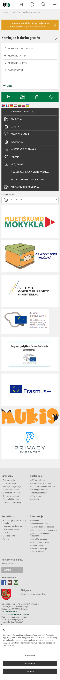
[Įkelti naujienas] (20, 4)
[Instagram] (10, 582)
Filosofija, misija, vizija (12, 486)
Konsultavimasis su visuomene (44, 530)
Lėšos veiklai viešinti (11, 530)
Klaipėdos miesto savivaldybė (33, 594)
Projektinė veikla (20, 134)
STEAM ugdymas (38, 480)
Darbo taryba (15, 70)
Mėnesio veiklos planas (23, 149)
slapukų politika (11, 646)
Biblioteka (16, 119)
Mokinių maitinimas (39, 493)
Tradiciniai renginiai (11, 496)
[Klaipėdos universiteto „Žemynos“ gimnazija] (7, 4)
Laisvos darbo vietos (39, 524)
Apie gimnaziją (9, 480)
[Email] (16, 582)
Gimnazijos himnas (11, 490)
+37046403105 (11, 612)
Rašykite (7, 570)
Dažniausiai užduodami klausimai (40, 534)
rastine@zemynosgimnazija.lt (18, 614)
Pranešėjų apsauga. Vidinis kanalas (30, 172)
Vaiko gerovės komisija (20, 48)
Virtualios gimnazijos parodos (27, 179)
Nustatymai (30, 655)
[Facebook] (3, 582)
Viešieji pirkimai (9, 536)
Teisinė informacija (39, 549)
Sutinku (30, 671)
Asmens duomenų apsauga (42, 527)
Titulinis (4, 12)
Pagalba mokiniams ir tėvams (43, 486)
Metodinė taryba (17, 56)
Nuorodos (35, 521)
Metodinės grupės (17, 63)
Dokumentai (17, 142)
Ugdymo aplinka (9, 483)
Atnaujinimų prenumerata (25, 187)
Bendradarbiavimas (11, 499)
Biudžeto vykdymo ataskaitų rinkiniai (14, 522)
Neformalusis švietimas (41, 483)
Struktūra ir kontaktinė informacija (26, 12)
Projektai (6, 533)
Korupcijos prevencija (40, 542)
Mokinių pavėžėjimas (39, 490)
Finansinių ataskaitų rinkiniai (14, 526)
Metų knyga (17, 164)
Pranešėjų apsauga (39, 539)
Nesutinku (30, 663)
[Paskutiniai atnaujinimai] (31, 4)
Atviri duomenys (38, 552)
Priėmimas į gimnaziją (22, 112)
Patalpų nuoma (37, 496)
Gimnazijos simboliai (11, 493)
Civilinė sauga (37, 545)
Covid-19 (15, 127)
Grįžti (9, 85)
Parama (15, 157)
